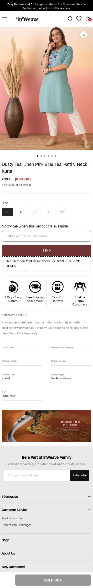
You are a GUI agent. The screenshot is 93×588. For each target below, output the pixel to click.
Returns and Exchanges (16, 525)
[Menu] (4, 18)
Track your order (12, 518)
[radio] (7, 212)
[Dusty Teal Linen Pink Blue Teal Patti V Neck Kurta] (46, 88)
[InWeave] (27, 18)
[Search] (67, 18)
